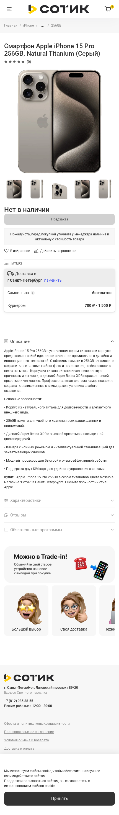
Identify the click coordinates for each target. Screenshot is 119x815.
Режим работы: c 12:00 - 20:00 (28, 706)
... (42, 25)
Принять (59, 798)
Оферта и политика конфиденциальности (37, 724)
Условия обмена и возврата (26, 740)
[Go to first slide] (107, 564)
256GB (56, 25)
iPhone (28, 25)
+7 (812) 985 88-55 (18, 701)
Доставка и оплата (19, 748)
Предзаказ (59, 219)
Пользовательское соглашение (29, 732)
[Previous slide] (11, 564)
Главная (10, 25)
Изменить (53, 280)
